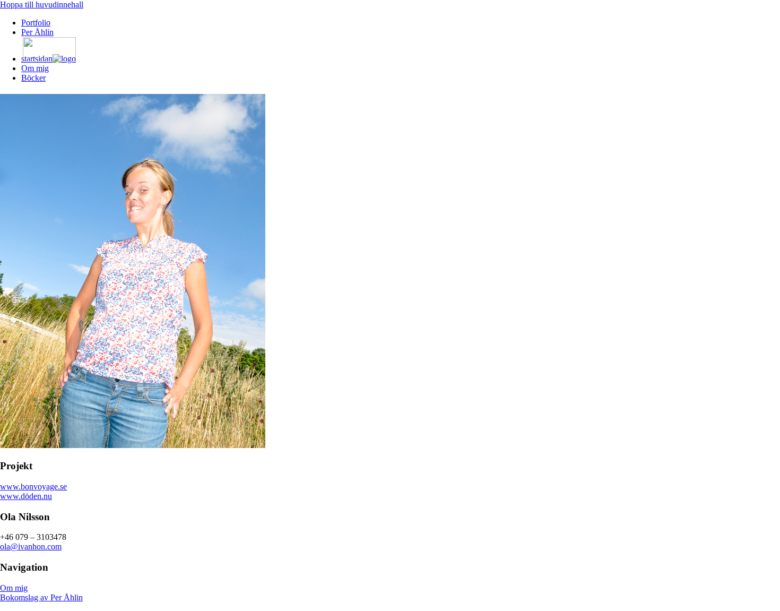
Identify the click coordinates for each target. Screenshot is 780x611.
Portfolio (35, 22)
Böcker (33, 77)
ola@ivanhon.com (31, 546)
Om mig (35, 68)
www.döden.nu (26, 496)
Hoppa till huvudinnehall (41, 4)
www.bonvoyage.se (33, 486)
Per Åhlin (37, 32)
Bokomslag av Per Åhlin (41, 597)
